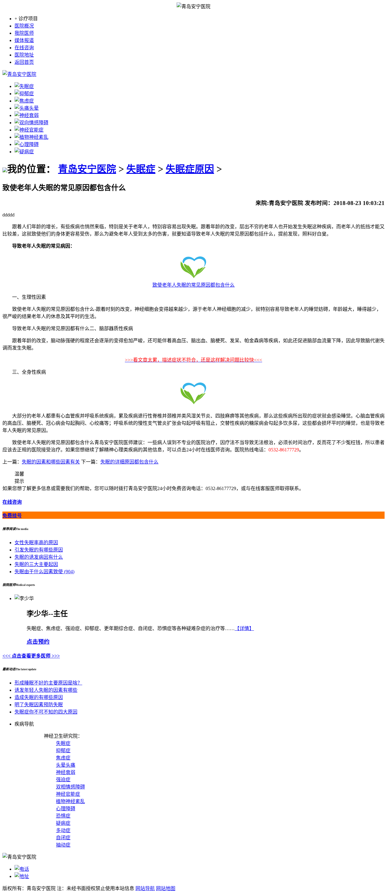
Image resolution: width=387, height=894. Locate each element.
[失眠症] (24, 86)
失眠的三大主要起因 (36, 564)
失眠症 (140, 169)
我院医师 (24, 33)
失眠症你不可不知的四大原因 (46, 711)
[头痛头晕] (27, 108)
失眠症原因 (190, 169)
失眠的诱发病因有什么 (39, 557)
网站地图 (165, 888)
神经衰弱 (65, 772)
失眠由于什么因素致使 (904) (44, 571)
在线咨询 (24, 47)
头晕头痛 (65, 765)
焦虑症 (63, 757)
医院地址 (24, 54)
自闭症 (63, 837)
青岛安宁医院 (87, 169)
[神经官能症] (29, 129)
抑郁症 (63, 750)
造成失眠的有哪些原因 (39, 697)
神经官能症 (68, 794)
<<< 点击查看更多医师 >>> (31, 655)
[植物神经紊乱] (31, 137)
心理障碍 (65, 808)
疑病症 (63, 823)
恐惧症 (63, 815)
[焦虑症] (24, 100)
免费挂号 (12, 515)
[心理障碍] (27, 144)
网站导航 (145, 888)
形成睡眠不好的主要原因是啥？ (48, 682)
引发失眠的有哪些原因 (39, 549)
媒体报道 (24, 40)
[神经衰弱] (27, 115)
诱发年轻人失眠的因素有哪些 (46, 690)
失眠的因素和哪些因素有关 (51, 461)
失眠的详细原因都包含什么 (129, 461)
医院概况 (24, 25)
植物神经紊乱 (70, 801)
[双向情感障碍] (31, 122)
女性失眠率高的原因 (36, 542)
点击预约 (38, 642)
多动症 (63, 830)
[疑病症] (24, 151)
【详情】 (244, 628)
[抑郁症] (24, 93)
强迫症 (63, 779)
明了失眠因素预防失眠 (39, 704)
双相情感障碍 (70, 786)
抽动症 (63, 844)
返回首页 (24, 62)
